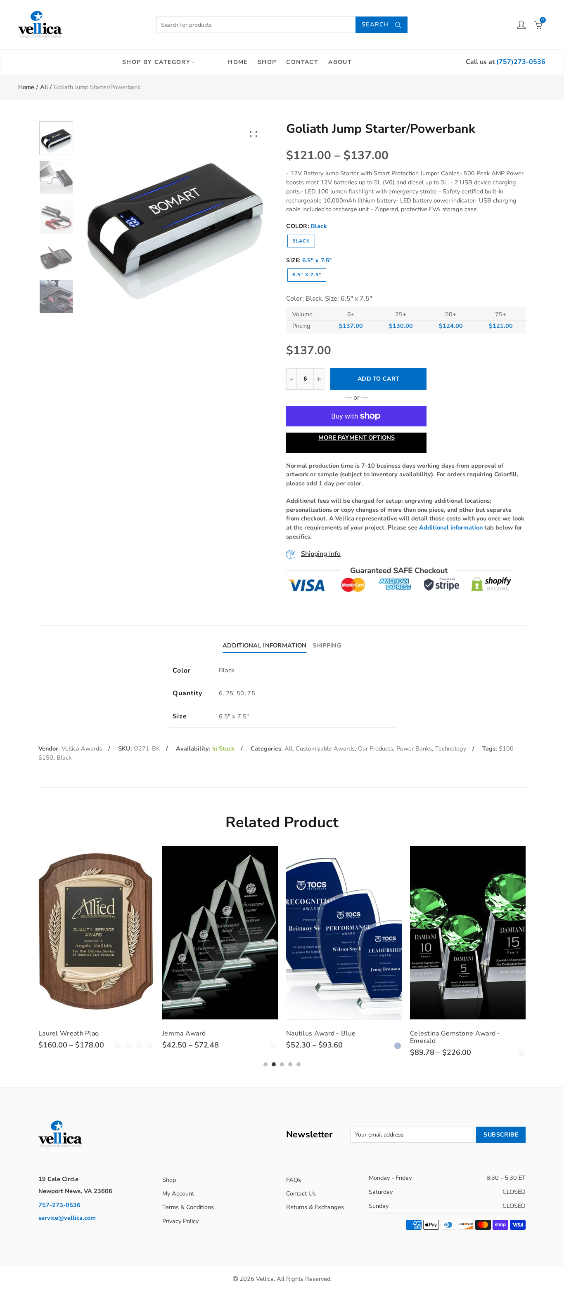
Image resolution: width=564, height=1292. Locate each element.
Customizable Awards (325, 748)
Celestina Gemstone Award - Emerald (377, 1037)
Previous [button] (100, 215)
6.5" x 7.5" (306, 275)
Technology (450, 748)
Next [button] (246, 215)
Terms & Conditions (188, 1207)
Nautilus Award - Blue (242, 1033)
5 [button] (298, 1064)
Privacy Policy (180, 1221)
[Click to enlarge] (253, 134)
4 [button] (290, 1064)
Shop (267, 62)
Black (301, 241)
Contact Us (301, 1193)
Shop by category (156, 62)
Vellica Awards (82, 748)
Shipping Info (321, 553)
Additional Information (264, 645)
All (44, 87)
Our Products (375, 748)
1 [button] (265, 1064)
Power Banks (414, 748)
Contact (302, 62)
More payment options (356, 437)
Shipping (327, 645)
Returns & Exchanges (315, 1207)
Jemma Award (105, 1033)
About (340, 62)
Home (238, 62)
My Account (178, 1193)
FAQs (293, 1180)
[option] (173, 215)
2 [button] (274, 1064)
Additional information (451, 527)
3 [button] (282, 1064)
